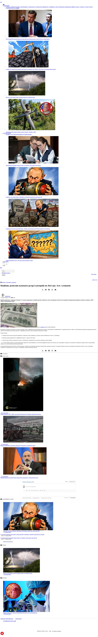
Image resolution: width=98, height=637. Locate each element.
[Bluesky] (45, 289)
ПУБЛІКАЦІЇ (6, 133)
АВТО (87, 7)
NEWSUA (7, 296)
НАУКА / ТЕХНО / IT (80, 7)
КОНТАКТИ (18, 618)
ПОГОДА (13, 8)
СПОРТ (91, 7)
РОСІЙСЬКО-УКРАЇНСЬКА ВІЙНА (66, 7)
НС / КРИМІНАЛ (51, 7)
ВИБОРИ (45, 7)
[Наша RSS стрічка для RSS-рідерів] (59, 627)
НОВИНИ (5, 5)
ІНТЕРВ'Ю (20, 134)
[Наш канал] (56, 627)
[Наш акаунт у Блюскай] (42, 627)
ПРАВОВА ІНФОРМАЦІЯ (7, 618)
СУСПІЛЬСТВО (38, 7)
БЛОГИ (16, 134)
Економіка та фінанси (11, 282)
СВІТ (56, 7)
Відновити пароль (6, 273)
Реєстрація (93, 274)
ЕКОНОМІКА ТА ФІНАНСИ (27, 7)
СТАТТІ (12, 134)
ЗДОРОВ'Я (8, 8)
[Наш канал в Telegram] (48, 627)
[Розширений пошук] (4, 265)
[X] (42, 289)
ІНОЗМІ (29, 134)
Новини (4, 282)
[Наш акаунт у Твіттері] (39, 627)
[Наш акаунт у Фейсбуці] (45, 627)
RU (96, 280)
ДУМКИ (8, 134)
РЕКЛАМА (5, 261)
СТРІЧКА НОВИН (10, 7)
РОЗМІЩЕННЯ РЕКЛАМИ (9, 621)
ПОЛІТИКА (17, 7)
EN (95, 280)
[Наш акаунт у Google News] (52, 627)
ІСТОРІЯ (25, 134)
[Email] (55, 289)
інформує (43, 327)
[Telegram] (49, 289)
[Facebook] (52, 289)
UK (93, 280)
